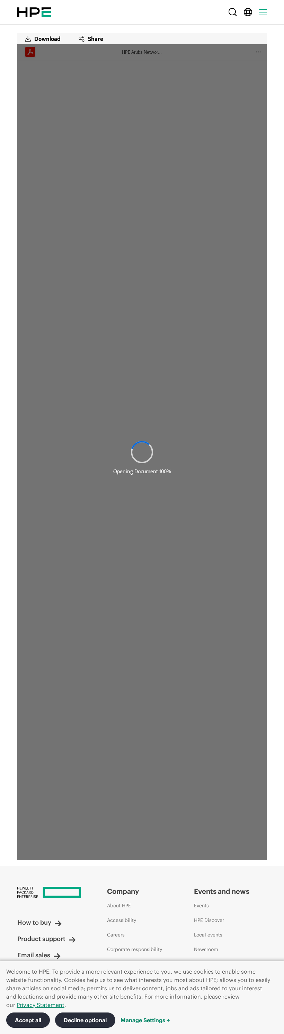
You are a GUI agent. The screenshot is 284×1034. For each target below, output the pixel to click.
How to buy (34, 922)
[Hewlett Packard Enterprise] (34, 12)
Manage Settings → (145, 1020)
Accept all (28, 1020)
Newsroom (206, 949)
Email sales (33, 955)
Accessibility (121, 920)
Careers (116, 935)
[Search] (233, 12)
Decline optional (85, 1020)
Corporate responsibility (134, 949)
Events (201, 905)
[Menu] (263, 12)
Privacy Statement (40, 1004)
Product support (41, 939)
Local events (208, 935)
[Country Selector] (248, 12)
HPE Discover (209, 920)
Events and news (221, 891)
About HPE (119, 905)
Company (123, 891)
